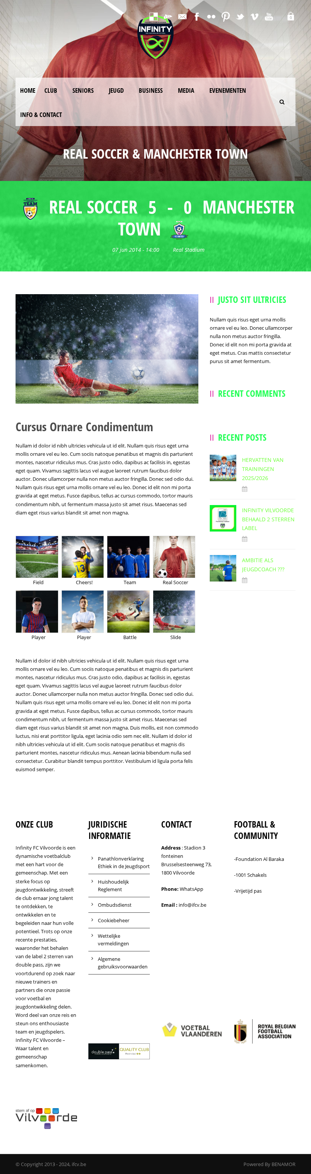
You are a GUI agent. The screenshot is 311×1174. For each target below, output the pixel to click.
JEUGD (116, 90)
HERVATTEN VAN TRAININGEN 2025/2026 (263, 469)
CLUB (50, 90)
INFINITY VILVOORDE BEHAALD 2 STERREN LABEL (268, 519)
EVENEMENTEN (227, 90)
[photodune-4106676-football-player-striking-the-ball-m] (107, 348)
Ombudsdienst (115, 904)
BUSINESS (151, 90)
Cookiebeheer (113, 920)
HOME (27, 90)
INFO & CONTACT (41, 114)
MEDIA (186, 90)
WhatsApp (191, 889)
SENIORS (83, 90)
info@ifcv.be (192, 904)
